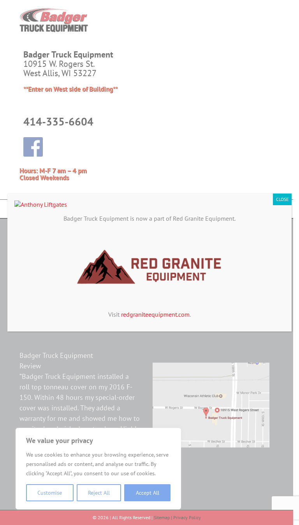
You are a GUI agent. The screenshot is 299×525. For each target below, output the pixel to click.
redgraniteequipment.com (155, 314)
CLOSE (282, 199)
